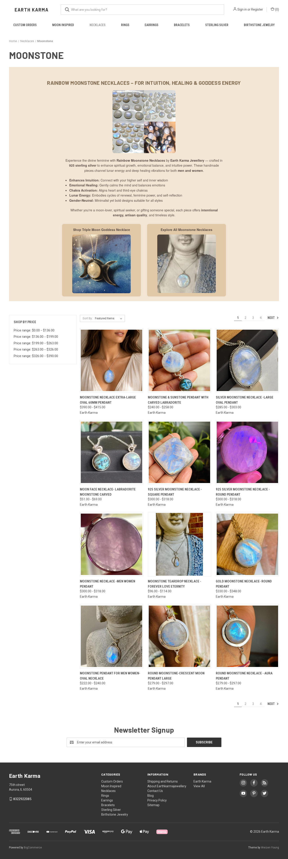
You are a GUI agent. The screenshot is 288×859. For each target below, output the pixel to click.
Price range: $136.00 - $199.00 (36, 337)
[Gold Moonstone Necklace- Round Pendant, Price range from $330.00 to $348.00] (247, 544)
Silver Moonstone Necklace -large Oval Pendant (244, 400)
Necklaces (98, 25)
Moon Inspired (63, 25)
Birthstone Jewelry (259, 25)
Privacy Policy (157, 800)
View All (199, 786)
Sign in (242, 9)
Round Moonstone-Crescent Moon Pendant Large (176, 675)
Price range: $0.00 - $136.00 (34, 330)
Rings (125, 25)
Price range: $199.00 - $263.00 (36, 343)
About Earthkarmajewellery (166, 786)
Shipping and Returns (162, 781)
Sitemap (153, 805)
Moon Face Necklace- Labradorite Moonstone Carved (108, 492)
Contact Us (155, 791)
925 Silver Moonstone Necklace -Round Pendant (243, 492)
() (276, 9)
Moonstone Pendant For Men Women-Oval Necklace (110, 675)
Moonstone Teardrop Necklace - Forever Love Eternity (174, 583)
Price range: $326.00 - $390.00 (36, 356)
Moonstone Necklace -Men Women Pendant (107, 583)
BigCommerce (33, 847)
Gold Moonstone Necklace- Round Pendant (244, 583)
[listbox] (109, 318)
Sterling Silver (216, 25)
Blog (150, 795)
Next (271, 318)
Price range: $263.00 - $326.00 (36, 349)
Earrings (151, 25)
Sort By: (87, 318)
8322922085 (22, 799)
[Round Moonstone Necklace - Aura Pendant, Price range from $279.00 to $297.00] (247, 636)
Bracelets (182, 25)
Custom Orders (25, 25)
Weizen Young (270, 847)
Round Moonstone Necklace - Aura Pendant (244, 675)
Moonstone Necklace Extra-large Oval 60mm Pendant (108, 400)
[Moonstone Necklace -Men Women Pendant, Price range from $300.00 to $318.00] (111, 544)
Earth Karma (202, 781)
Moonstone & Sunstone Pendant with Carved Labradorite (178, 400)
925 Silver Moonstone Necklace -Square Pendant (175, 492)
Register (257, 9)
